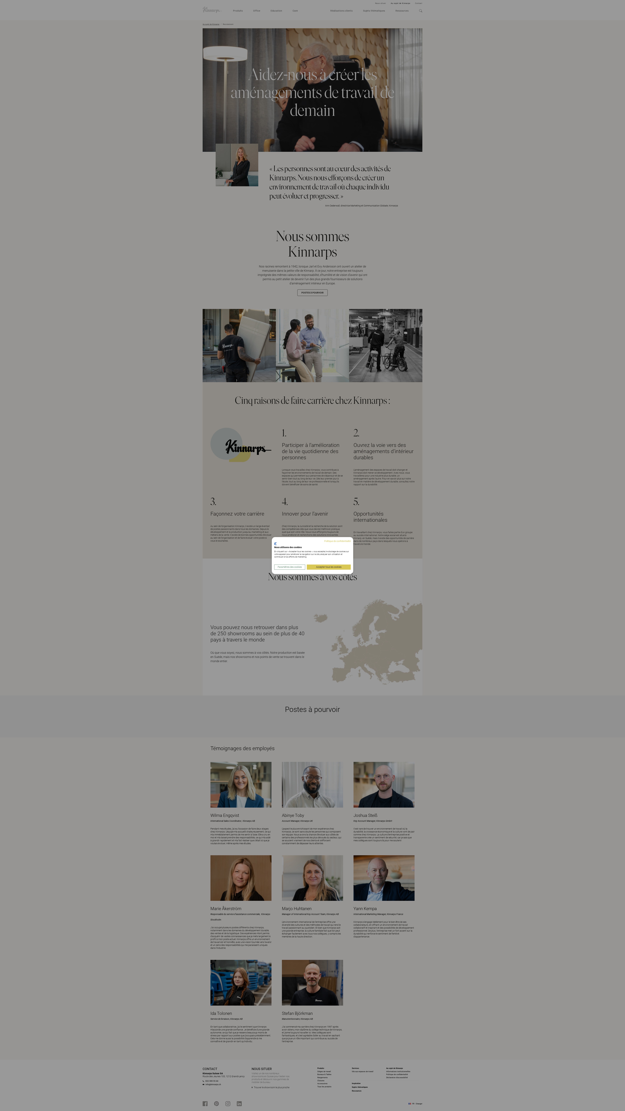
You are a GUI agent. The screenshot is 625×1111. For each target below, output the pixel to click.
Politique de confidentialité (337, 541)
